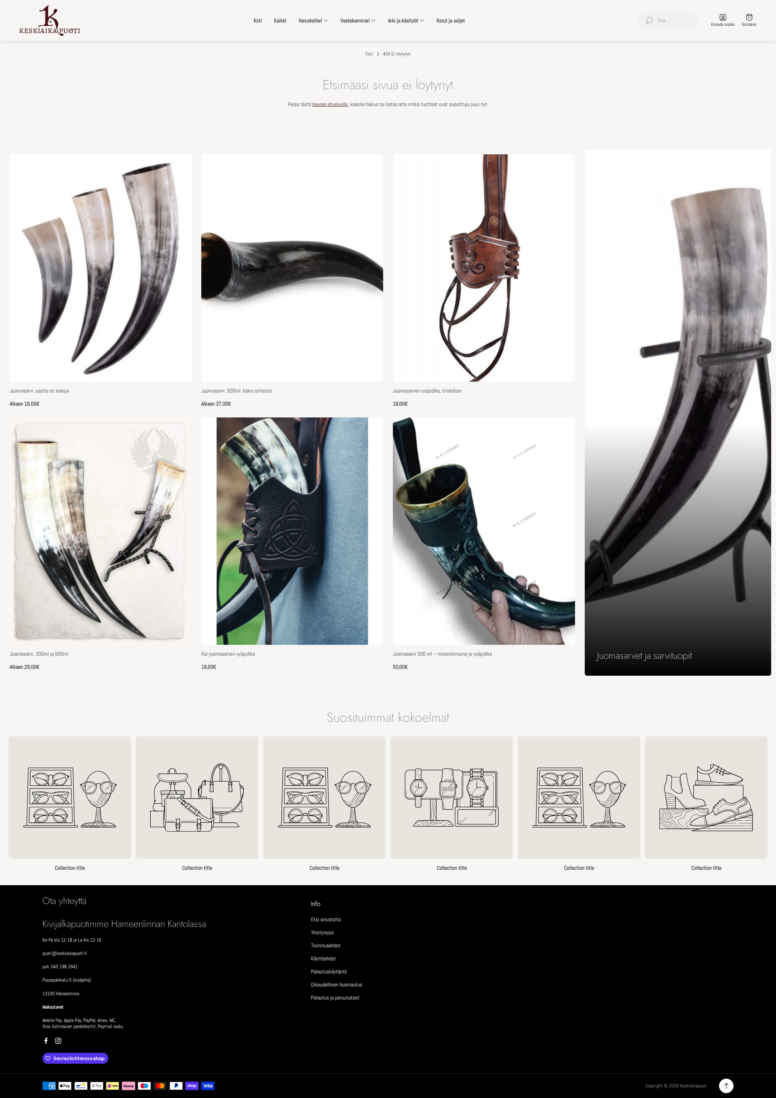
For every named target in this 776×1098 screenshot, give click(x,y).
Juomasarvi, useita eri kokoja (39, 390)
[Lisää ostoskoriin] (563, 429)
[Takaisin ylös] (726, 1086)
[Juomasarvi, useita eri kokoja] (101, 268)
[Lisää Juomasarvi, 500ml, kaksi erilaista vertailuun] (371, 183)
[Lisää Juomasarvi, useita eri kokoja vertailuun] (179, 183)
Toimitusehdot (325, 945)
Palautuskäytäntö (329, 971)
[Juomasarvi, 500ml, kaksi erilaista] (292, 268)
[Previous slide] (8, 804)
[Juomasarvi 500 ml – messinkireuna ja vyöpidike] (484, 531)
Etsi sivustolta (326, 919)
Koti (369, 54)
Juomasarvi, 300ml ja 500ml (39, 653)
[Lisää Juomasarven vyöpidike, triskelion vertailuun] (563, 183)
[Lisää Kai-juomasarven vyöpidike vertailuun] (371, 446)
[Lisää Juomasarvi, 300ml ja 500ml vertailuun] (179, 446)
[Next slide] (767, 804)
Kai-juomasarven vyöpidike (228, 653)
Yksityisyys (322, 932)
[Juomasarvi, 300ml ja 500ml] (101, 531)
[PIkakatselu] (179, 166)
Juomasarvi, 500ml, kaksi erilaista (236, 390)
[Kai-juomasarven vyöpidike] (292, 531)
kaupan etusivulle (330, 104)
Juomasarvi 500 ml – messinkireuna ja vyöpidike (442, 653)
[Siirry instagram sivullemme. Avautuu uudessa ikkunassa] (58, 1040)
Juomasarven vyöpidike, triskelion (427, 390)
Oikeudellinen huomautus (336, 984)
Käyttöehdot (323, 958)
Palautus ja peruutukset (335, 997)
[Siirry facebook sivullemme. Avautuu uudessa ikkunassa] (46, 1040)
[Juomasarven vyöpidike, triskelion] (484, 268)
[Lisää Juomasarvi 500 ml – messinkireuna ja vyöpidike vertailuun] (563, 446)
